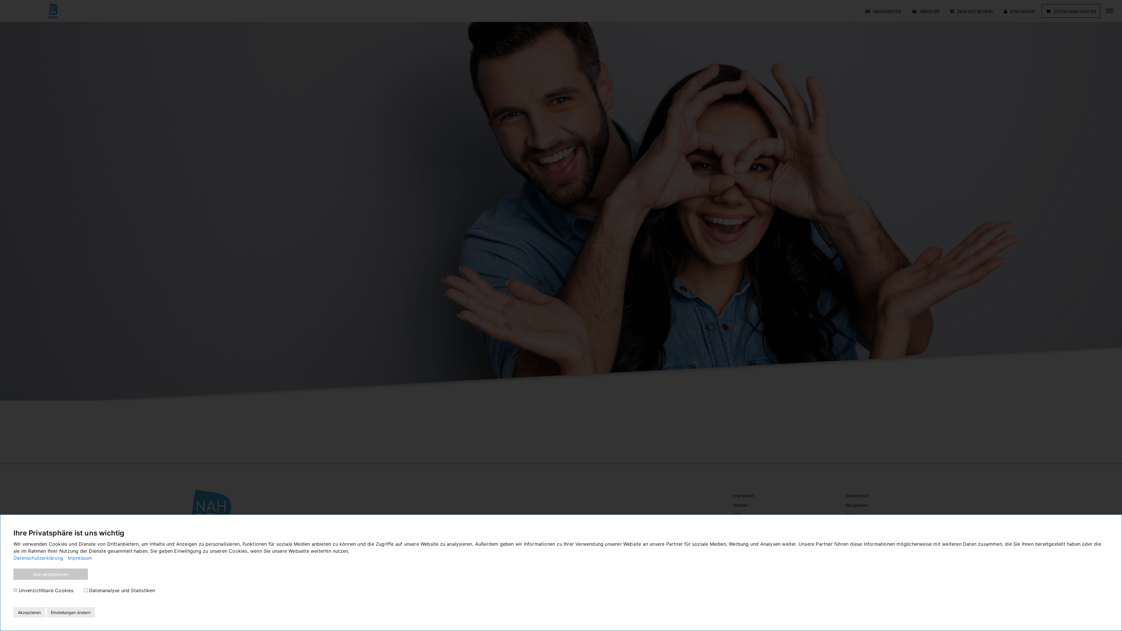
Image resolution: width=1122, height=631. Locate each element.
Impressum (80, 558)
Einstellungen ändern (71, 612)
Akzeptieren (29, 612)
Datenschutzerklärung (38, 558)
